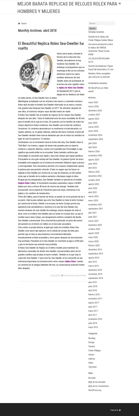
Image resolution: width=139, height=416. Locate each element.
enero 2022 (93, 200)
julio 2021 (92, 212)
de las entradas (96, 382)
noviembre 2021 (95, 204)
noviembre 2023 (95, 155)
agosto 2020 (93, 233)
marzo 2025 (93, 127)
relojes (91, 354)
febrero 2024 (94, 151)
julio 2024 (92, 143)
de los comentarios (98, 386)
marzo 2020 (93, 241)
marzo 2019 (93, 266)
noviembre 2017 (95, 298)
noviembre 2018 (95, 274)
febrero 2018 (94, 294)
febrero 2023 (94, 172)
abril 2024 (92, 147)
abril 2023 (92, 168)
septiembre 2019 (95, 253)
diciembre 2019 (95, 249)
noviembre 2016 (95, 319)
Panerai (91, 346)
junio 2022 (92, 188)
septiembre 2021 (95, 208)
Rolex (90, 362)
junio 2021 (92, 217)
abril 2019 (92, 262)
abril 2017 (92, 315)
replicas (91, 358)
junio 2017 (92, 306)
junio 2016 (92, 323)
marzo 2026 (93, 106)
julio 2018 (92, 282)
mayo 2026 (93, 102)
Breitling (91, 338)
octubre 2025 (94, 114)
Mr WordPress (94, 88)
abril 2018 (92, 290)
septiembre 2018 (95, 278)
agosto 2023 (93, 159)
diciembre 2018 (95, 270)
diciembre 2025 (95, 110)
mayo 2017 (93, 311)
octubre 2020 (94, 229)
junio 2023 (92, 163)
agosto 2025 (93, 118)
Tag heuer (92, 367)
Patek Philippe (94, 350)
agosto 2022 (93, 184)
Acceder (92, 378)
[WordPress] (120, 410)
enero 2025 (93, 131)
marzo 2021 (93, 221)
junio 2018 (92, 286)
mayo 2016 (93, 327)
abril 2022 (92, 192)
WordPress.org (94, 390)
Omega (91, 342)
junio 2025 (92, 123)
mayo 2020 (93, 237)
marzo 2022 (93, 196)
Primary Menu (119, 3)
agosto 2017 (93, 302)
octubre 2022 (94, 180)
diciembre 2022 (95, 176)
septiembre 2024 (95, 139)
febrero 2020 (94, 245)
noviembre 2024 (95, 135)
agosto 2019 (93, 257)
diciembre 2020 (95, 225)
